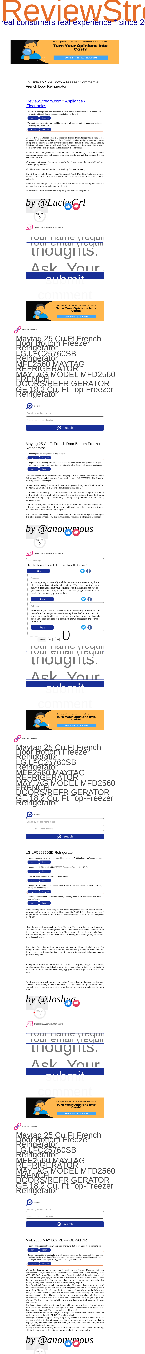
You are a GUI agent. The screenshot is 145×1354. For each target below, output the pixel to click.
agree (33, 118)
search (68, 427)
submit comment (65, 275)
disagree (45, 118)
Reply (38, 571)
